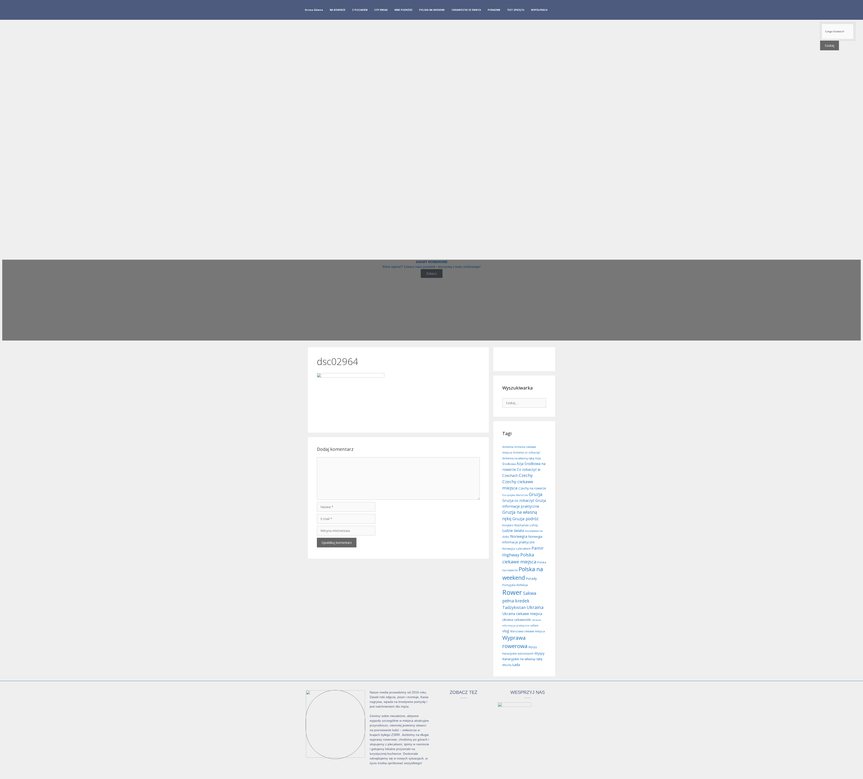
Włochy (507, 665)
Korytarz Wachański (515, 525)
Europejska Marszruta (515, 495)
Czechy (526, 475)
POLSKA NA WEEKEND (432, 9)
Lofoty (534, 525)
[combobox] (837, 31)
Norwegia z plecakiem (516, 549)
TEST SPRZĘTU (515, 9)
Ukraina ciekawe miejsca (522, 613)
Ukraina (535, 607)
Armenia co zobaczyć (526, 452)
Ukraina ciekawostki (516, 619)
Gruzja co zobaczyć (518, 500)
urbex (534, 625)
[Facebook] (556, 11)
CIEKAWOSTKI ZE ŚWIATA (466, 9)
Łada (516, 664)
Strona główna (314, 9)
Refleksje (522, 585)
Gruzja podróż (525, 518)
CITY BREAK (381, 9)
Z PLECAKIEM (359, 9)
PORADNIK (494, 9)
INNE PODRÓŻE (403, 9)
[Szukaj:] (524, 402)
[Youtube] (570, 11)
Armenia (508, 447)
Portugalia (509, 585)
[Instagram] (563, 11)
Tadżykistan (514, 607)
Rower (512, 592)
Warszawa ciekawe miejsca (527, 631)
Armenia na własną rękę (518, 458)
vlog (505, 631)
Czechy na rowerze (532, 488)
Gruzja (535, 494)
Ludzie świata (513, 530)
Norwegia (518, 536)
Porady (531, 578)
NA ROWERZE (337, 9)
